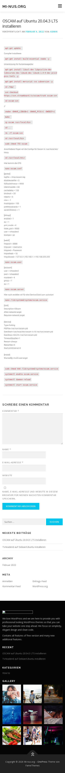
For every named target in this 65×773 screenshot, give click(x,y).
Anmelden (7, 581)
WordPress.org (40, 586)
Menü (59, 6)
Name (6, 449)
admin (54, 31)
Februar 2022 (9, 564)
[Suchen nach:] (23, 522)
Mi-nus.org (14, 6)
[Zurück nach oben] (32, 754)
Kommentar (10, 411)
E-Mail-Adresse (12, 462)
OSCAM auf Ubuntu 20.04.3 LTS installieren (24, 539)
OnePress (42, 761)
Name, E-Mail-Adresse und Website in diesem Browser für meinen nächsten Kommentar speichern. (30, 495)
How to (6, 672)
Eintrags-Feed (39, 581)
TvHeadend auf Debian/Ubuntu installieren (24, 546)
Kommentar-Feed (11, 586)
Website (7, 475)
